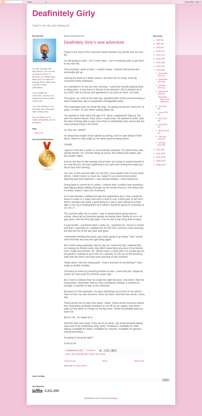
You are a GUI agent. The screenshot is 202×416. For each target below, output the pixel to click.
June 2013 (163, 112)
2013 (158, 70)
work (97, 354)
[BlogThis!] (107, 350)
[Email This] (105, 350)
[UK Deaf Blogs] (47, 171)
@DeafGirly (44, 120)
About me (39, 133)
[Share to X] (110, 350)
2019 (158, 47)
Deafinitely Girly (63, 13)
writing (102, 354)
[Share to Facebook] (112, 350)
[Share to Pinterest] (115, 350)
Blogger (114, 398)
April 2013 (163, 124)
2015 (158, 62)
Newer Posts (70, 361)
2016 (158, 59)
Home (104, 361)
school (91, 354)
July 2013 (163, 106)
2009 (158, 161)
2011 (158, 153)
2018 (158, 51)
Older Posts (139, 361)
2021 (158, 40)
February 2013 (162, 137)
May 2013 (163, 118)
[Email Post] (100, 350)
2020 (158, 44)
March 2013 (164, 130)
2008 (158, 165)
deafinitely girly (82, 354)
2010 (158, 157)
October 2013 (162, 86)
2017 (158, 55)
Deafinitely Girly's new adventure (94, 42)
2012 (158, 149)
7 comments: (90, 350)
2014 (158, 66)
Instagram (36, 122)
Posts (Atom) (81, 365)
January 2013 (162, 143)
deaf (73, 354)
